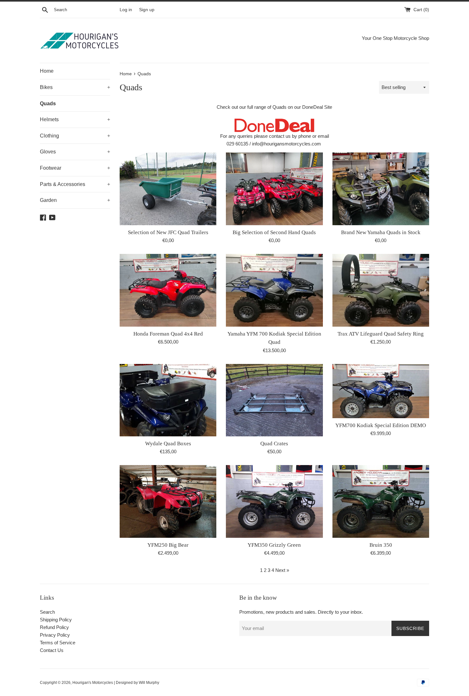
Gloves (75, 151)
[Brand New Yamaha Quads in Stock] (380, 188)
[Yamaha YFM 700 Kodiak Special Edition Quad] (274, 290)
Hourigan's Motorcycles (92, 682)
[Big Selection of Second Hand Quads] (274, 188)
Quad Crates (274, 444)
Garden (75, 200)
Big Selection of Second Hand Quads (274, 232)
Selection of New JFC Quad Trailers (168, 232)
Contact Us (51, 650)
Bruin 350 (380, 545)
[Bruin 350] (380, 501)
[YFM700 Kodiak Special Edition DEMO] (380, 391)
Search (47, 612)
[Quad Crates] (274, 400)
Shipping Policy (56, 619)
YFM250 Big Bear (168, 545)
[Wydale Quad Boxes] (168, 400)
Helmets (75, 119)
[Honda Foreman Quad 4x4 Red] (168, 290)
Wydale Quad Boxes (168, 444)
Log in (126, 9)
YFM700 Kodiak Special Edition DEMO (380, 425)
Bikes (75, 87)
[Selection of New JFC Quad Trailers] (168, 188)
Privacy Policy (55, 635)
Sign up (146, 9)
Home (47, 71)
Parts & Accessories (75, 184)
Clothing (75, 135)
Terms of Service (57, 642)
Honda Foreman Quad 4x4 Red (168, 334)
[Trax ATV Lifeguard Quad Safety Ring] (380, 290)
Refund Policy (54, 627)
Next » (282, 570)
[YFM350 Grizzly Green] (274, 501)
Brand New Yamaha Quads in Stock (381, 232)
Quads (48, 103)
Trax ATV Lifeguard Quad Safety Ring (381, 334)
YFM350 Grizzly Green (274, 545)
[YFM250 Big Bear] (168, 501)
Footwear (75, 168)
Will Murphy (149, 682)
